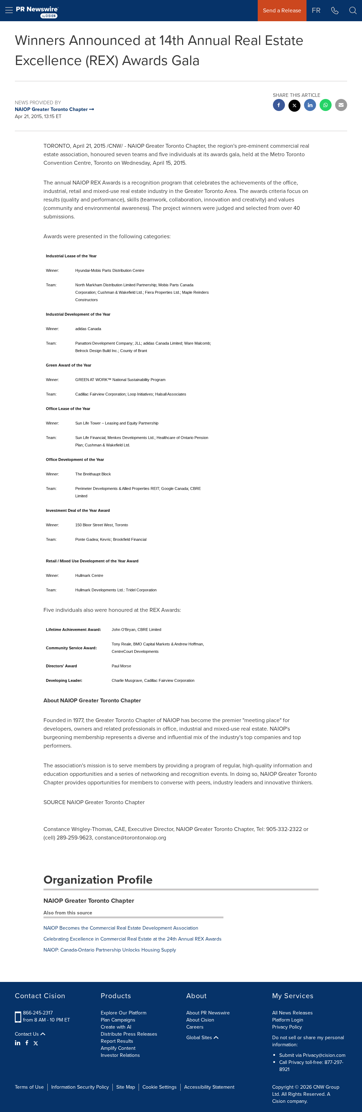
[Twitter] (35, 1043)
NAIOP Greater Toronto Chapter (88, 900)
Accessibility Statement (209, 1087)
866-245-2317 (38, 1013)
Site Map (125, 1087)
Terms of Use (29, 1087)
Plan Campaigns (118, 1020)
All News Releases (292, 1013)
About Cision (200, 1020)
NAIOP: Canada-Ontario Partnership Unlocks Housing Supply (109, 950)
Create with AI (116, 1027)
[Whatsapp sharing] (326, 106)
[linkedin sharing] (310, 106)
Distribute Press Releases (129, 1034)
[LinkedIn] (18, 1043)
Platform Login (287, 1020)
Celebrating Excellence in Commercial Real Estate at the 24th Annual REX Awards (132, 939)
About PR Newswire (208, 1013)
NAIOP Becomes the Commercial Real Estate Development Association (120, 928)
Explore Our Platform (123, 1013)
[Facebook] (27, 1043)
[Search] (353, 10)
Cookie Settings (159, 1087)
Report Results (117, 1041)
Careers (195, 1027)
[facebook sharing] (279, 106)
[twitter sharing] (294, 106)
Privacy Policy (287, 1027)
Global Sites (200, 1037)
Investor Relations (120, 1055)
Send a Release (282, 10)
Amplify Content (118, 1048)
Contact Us (27, 1034)
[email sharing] (341, 106)
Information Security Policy (80, 1087)
